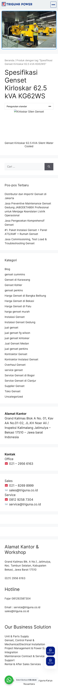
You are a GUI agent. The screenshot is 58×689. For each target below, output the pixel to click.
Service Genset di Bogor (20, 375)
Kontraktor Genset (16, 354)
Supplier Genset (14, 386)
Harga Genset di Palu (18, 306)
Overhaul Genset (15, 364)
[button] (53, 5)
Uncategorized (14, 396)
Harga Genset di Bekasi (19, 301)
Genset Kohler (13, 285)
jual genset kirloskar (17, 338)
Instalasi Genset (15, 316)
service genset (14, 370)
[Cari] (49, 166)
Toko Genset (12, 391)
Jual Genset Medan (17, 343)
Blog (7, 269)
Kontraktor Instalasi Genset (21, 359)
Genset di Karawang (17, 279)
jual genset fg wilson (17, 332)
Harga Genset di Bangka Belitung (25, 295)
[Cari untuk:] (25, 166)
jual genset (11, 327)
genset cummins (15, 274)
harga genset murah (17, 311)
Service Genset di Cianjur (20, 380)
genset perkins (14, 290)
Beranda (9, 60)
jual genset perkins (16, 348)
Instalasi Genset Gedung (20, 322)
